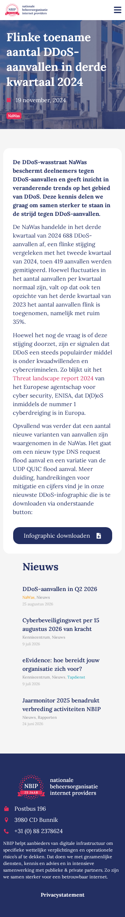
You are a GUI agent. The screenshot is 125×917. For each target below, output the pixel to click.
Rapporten (47, 717)
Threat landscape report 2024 (53, 378)
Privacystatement (63, 894)
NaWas (14, 115)
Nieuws (43, 597)
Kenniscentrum (36, 637)
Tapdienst (76, 677)
